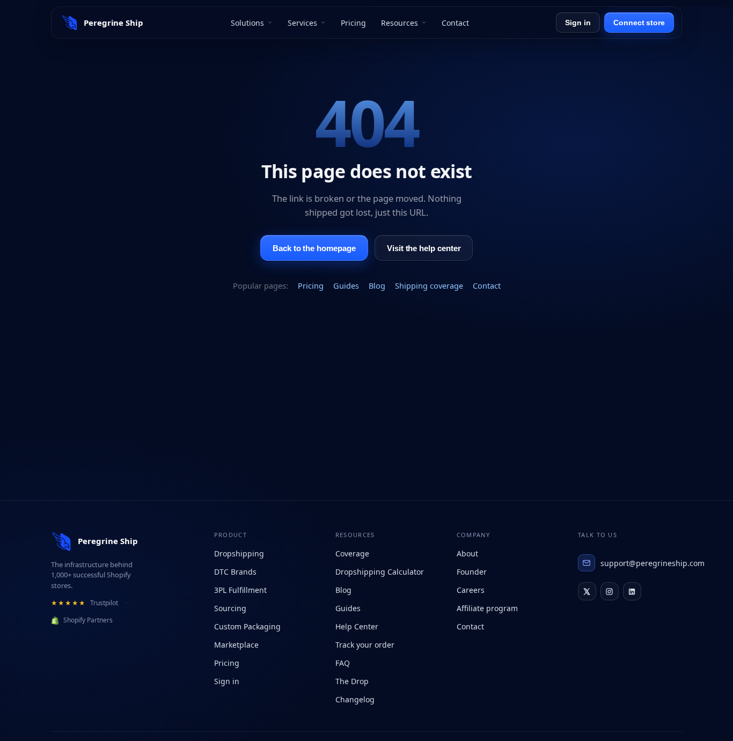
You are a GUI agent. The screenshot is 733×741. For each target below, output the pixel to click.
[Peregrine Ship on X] (587, 591)
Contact (455, 23)
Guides (346, 285)
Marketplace (236, 645)
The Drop (352, 681)
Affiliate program (487, 608)
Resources (399, 23)
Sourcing (230, 608)
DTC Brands (235, 572)
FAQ (342, 663)
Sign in (578, 22)
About (467, 553)
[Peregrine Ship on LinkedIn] (632, 591)
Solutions (247, 23)
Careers (471, 590)
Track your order (364, 645)
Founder (472, 572)
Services (302, 23)
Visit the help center (423, 247)
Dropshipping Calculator (379, 572)
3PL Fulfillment (240, 590)
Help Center (356, 626)
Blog (377, 285)
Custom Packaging (247, 626)
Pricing (353, 23)
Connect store (639, 22)
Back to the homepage (314, 247)
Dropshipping (239, 553)
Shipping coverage (429, 285)
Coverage (352, 553)
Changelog (355, 699)
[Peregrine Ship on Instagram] (609, 591)
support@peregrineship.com (641, 563)
